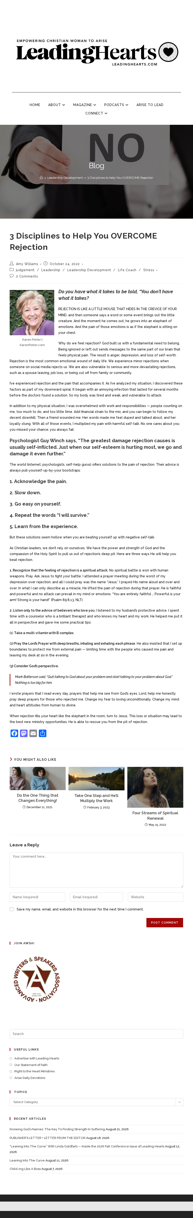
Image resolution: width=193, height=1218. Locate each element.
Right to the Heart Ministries (34, 1071)
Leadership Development (89, 270)
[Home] (41, 177)
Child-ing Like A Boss (25, 1169)
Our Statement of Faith (31, 1065)
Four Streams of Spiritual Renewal (155, 815)
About (55, 105)
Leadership (50, 270)
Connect (95, 113)
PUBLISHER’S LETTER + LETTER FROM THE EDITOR (47, 1138)
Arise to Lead (150, 105)
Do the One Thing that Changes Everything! (37, 798)
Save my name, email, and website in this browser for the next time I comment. (80, 909)
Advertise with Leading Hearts (36, 1058)
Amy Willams (27, 264)
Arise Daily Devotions (29, 1078)
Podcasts (114, 105)
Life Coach (127, 270)
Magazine (83, 105)
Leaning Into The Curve (27, 1160)
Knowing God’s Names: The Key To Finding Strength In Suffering (57, 1129)
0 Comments (27, 276)
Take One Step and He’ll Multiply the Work (96, 798)
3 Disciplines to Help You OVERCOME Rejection (120, 177)
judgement (25, 270)
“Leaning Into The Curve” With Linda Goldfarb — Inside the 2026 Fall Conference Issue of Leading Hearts (87, 1146)
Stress (148, 270)
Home (35, 105)
